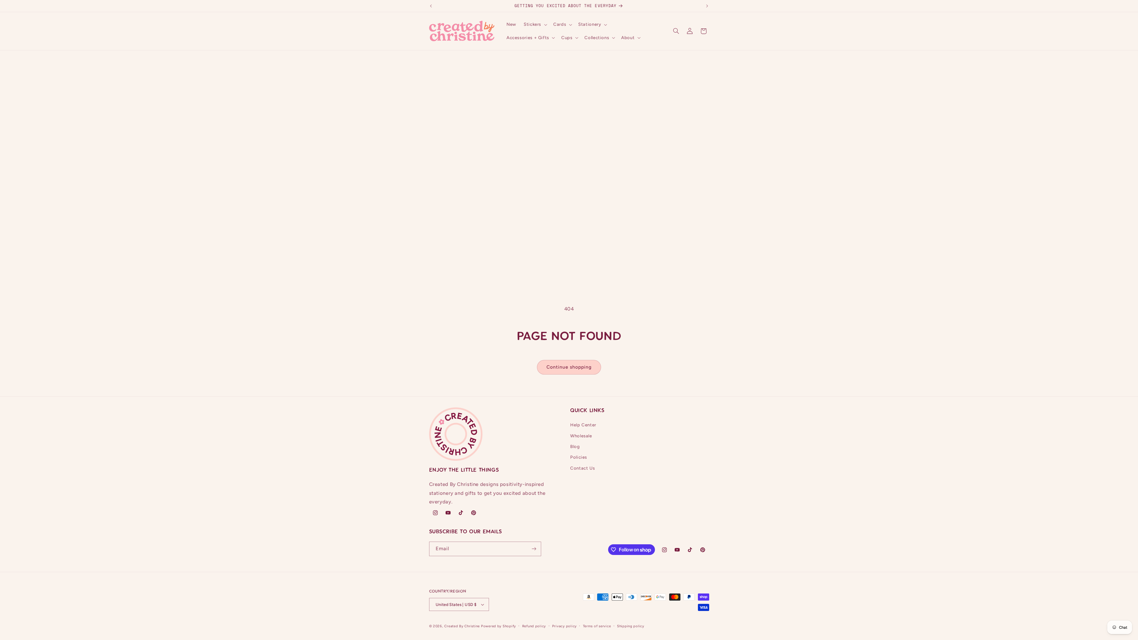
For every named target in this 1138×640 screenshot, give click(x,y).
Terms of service (597, 626)
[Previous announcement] (430, 6)
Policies (578, 457)
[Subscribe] (534, 549)
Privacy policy (564, 626)
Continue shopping (569, 367)
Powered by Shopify (498, 626)
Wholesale (581, 436)
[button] (534, 24)
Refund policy (534, 626)
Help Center (583, 425)
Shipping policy (630, 626)
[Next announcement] (707, 6)
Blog (575, 446)
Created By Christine (462, 626)
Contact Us (582, 468)
